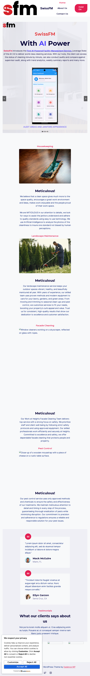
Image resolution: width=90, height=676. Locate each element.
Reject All (31, 662)
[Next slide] (85, 98)
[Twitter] (45, 673)
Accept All (22, 666)
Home (62, 3)
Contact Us (62, 14)
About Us (62, 8)
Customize (12, 662)
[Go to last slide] (4, 98)
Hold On (81, 8)
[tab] (42, 131)
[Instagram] (51, 673)
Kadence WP (69, 667)
